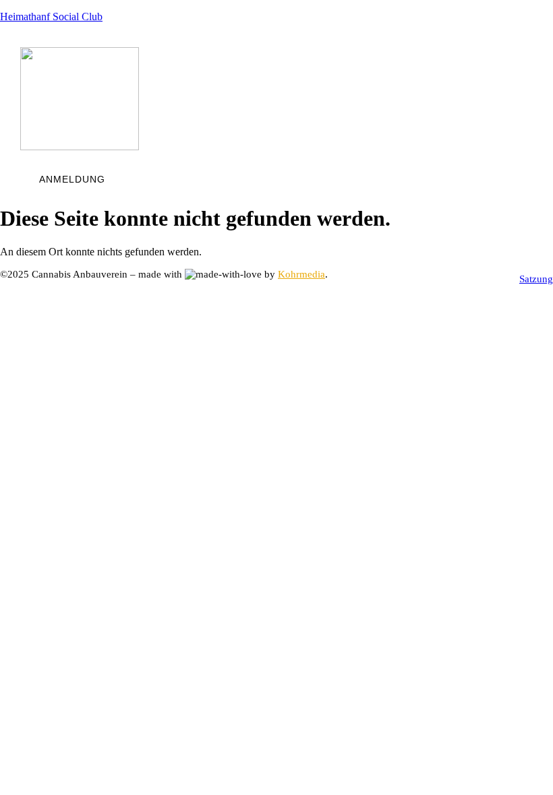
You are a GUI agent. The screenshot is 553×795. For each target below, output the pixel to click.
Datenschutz (485, 279)
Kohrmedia (301, 274)
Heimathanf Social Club (51, 16)
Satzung (536, 279)
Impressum (417, 279)
